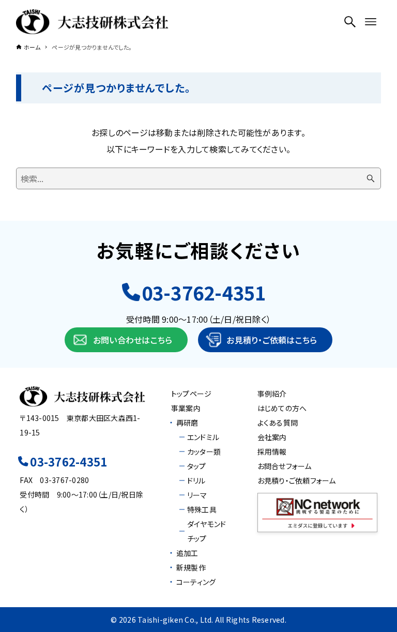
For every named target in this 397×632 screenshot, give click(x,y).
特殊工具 (202, 509)
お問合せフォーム (284, 466)
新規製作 (191, 567)
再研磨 (187, 422)
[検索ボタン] (350, 21)
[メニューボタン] (370, 21)
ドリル (196, 480)
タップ (196, 466)
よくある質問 (277, 422)
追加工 (187, 553)
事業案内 (186, 408)
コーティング (196, 582)
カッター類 (204, 451)
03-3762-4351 (204, 292)
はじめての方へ (282, 408)
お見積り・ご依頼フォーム (296, 480)
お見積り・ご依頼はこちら (271, 340)
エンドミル (203, 437)
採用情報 (272, 451)
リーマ (197, 495)
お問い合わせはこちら (133, 340)
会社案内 (272, 437)
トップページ (191, 393)
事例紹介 (272, 393)
